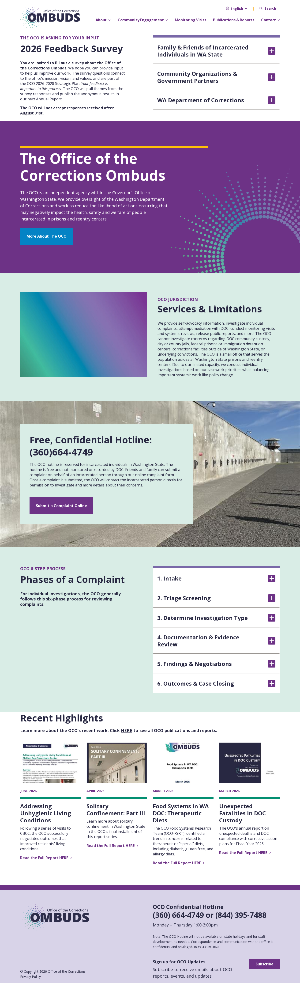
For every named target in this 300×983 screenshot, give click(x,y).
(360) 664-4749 (178, 915)
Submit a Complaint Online (61, 505)
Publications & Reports (233, 20)
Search (270, 8)
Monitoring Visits (190, 20)
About (101, 20)
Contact (268, 20)
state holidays (234, 936)
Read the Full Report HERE (44, 857)
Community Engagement (141, 20)
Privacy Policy (30, 976)
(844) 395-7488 (240, 915)
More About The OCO (46, 236)
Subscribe (264, 964)
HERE (126, 730)
